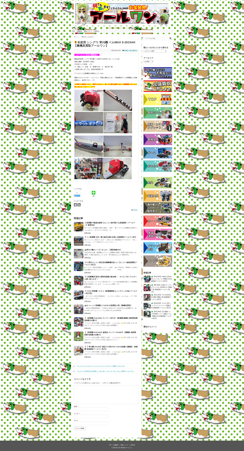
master (135, 210)
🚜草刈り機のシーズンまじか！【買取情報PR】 (102, 250)
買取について (88, 31)
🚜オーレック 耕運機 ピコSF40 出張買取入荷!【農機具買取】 (108, 305)
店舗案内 (79, 31)
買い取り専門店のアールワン (124, 447)
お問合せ (96, 31)
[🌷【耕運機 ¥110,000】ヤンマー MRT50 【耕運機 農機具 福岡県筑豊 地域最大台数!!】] (78, 322)
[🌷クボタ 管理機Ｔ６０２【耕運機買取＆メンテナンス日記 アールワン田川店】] (78, 295)
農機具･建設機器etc (131, 50)
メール (77, 413)
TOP (73, 31)
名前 (76, 406)
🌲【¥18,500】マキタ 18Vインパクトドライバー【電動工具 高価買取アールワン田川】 (161, 305)
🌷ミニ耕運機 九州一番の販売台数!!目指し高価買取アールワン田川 (110, 237)
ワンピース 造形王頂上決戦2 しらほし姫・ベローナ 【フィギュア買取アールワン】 (105, 371)
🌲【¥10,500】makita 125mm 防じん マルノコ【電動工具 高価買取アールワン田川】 (161, 279)
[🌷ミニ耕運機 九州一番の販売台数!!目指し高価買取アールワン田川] (78, 241)
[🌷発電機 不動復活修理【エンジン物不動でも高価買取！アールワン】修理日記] (78, 226)
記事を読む (87, 233)
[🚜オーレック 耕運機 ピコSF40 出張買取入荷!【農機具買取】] (78, 309)
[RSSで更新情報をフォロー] (79, 204)
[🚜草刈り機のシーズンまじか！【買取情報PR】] (78, 253)
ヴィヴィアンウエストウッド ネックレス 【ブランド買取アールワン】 (101, 366)
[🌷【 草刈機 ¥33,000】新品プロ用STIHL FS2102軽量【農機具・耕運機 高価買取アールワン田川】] (78, 350)
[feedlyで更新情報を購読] (75, 204)
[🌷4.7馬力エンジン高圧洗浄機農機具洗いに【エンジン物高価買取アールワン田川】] (78, 266)
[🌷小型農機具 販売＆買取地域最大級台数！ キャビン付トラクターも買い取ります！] (78, 280)
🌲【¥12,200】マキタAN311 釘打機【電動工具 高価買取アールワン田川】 (161, 297)
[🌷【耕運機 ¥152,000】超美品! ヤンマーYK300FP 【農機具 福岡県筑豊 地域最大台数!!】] (78, 336)
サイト (76, 420)
